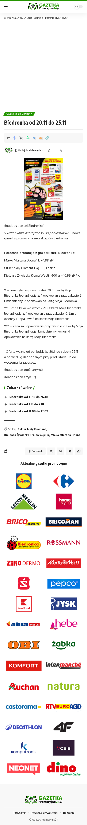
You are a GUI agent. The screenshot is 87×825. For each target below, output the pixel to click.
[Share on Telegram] (34, 138)
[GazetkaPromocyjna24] (43, 6)
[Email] (41, 138)
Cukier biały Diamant (32, 429)
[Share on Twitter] (21, 138)
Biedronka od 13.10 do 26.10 (28, 397)
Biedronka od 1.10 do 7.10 (26, 404)
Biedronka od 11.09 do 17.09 (28, 411)
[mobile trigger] (7, 6)
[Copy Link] (47, 138)
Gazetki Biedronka (19, 113)
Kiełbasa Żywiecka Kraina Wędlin (26, 435)
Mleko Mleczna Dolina (65, 435)
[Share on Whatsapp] (27, 138)
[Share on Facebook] (14, 138)
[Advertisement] (43, 65)
